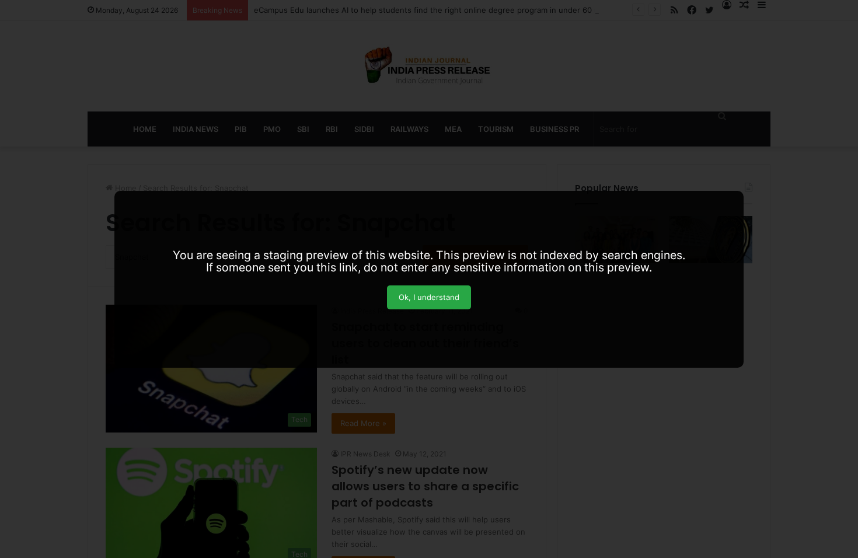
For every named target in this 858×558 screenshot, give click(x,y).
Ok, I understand (429, 297)
